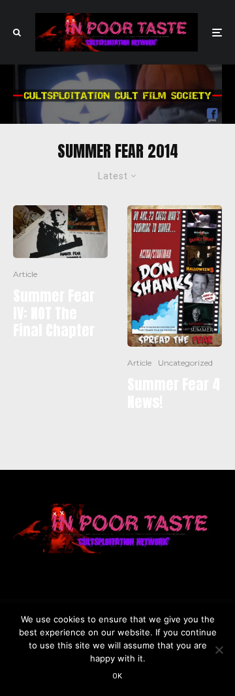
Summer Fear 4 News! (173, 393)
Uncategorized (185, 363)
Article (25, 274)
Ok (117, 676)
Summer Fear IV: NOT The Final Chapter (54, 313)
